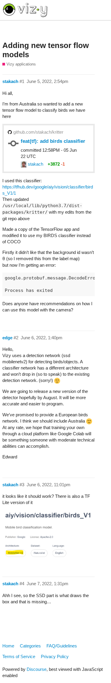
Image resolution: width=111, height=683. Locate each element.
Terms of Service (18, 656)
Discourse (36, 669)
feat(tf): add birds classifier (53, 141)
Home (8, 645)
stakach (35, 164)
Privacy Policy (55, 656)
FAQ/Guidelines (61, 645)
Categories (30, 645)
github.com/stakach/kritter (38, 132)
